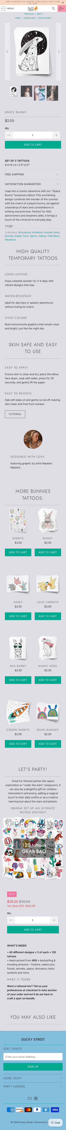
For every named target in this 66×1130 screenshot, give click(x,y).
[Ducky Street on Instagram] (35, 1099)
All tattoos (37, 232)
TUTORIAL (15, 414)
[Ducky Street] (33, 8)
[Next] (58, 52)
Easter (18, 236)
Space (33, 236)
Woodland (10, 239)
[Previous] (7, 52)
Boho (56, 232)
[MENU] (2, 8)
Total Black (53, 236)
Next (40, 14)
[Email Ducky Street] (29, 1099)
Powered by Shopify (45, 1122)
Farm (25, 236)
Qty (7, 128)
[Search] (53, 8)
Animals (48, 232)
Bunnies (9, 236)
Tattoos (42, 236)
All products (24, 232)
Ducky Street (26, 1122)
